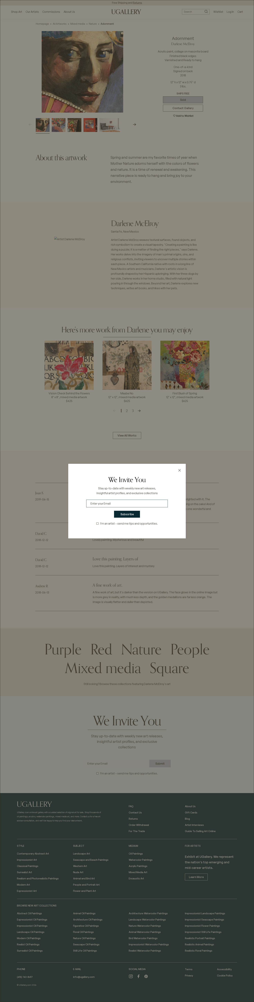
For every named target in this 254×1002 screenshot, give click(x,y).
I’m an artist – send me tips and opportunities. (129, 523)
